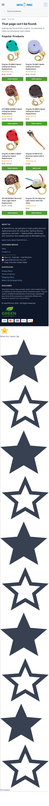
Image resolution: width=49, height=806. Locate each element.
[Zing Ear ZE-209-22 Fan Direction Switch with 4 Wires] (36, 140)
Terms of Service (8, 274)
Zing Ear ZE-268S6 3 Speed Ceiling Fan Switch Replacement (11, 66)
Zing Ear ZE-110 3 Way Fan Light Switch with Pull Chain (35, 200)
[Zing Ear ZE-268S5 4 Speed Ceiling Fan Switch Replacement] (36, 95)
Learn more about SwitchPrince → (15, 240)
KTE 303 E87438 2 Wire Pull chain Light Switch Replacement (11, 200)
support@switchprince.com (15, 260)
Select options (13, 79)
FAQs (4, 249)
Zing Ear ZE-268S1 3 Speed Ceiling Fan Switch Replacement (11, 156)
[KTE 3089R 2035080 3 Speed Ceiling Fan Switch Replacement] (12, 95)
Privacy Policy (7, 271)
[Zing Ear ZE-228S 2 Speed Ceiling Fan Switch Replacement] (36, 50)
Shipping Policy (8, 277)
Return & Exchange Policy (12, 280)
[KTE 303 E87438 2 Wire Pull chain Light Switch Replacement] (12, 184)
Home (4, 19)
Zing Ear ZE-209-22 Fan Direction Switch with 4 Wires (35, 156)
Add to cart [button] (36, 168)
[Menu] (5, 5)
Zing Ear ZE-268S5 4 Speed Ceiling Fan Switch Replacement (35, 111)
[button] (45, 4)
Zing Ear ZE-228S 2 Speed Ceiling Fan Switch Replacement (35, 66)
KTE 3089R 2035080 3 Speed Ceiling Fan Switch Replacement (12, 111)
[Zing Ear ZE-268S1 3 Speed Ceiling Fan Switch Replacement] (12, 140)
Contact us (6, 252)
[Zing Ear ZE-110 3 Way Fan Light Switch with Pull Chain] (36, 184)
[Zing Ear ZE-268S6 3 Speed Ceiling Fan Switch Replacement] (12, 50)
